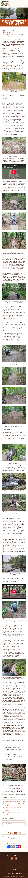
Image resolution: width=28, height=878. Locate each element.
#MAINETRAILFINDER (14, 855)
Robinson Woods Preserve (10, 65)
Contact (14, 869)
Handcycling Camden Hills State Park (15, 801)
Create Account (16, 837)
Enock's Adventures (19, 34)
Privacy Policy (14, 866)
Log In (8, 837)
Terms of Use (14, 862)
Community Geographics (15, 875)
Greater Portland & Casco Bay (17, 36)
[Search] (3, 824)
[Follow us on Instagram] (12, 859)
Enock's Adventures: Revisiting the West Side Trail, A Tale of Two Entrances (14, 809)
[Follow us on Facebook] (16, 859)
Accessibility (5, 36)
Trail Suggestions (8, 34)
